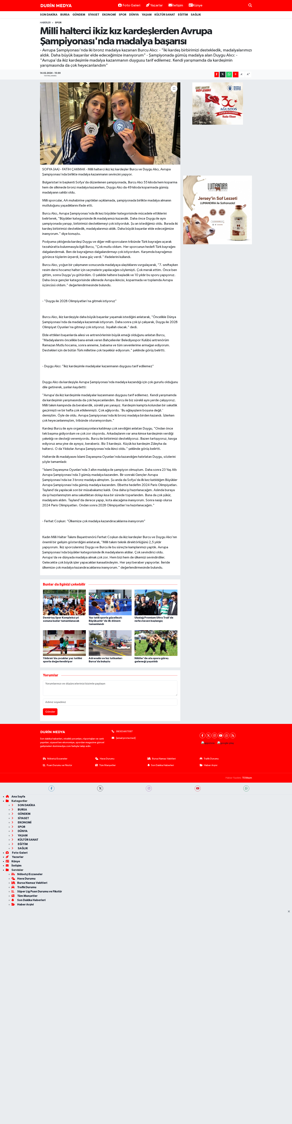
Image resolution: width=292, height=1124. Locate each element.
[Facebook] (202, 735)
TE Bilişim (247, 778)
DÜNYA (134, 14)
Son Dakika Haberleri (162, 765)
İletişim (177, 5)
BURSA (65, 14)
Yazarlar (156, 5)
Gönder (50, 711)
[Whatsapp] (226, 735)
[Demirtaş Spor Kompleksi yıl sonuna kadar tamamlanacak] (64, 602)
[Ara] (250, 5)
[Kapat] (290, 911)
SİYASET (93, 14)
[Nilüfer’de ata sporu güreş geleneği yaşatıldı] (156, 643)
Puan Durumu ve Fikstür (59, 765)
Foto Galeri (131, 5)
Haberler (45, 22)
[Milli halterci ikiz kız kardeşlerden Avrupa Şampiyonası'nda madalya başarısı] (110, 123)
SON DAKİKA (48, 14)
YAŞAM (147, 14)
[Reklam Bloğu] (217, 209)
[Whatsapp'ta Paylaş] (229, 74)
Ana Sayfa (18, 796)
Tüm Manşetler (107, 765)
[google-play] (226, 743)
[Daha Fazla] (235, 74)
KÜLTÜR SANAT (164, 14)
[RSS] (233, 735)
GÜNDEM (78, 14)
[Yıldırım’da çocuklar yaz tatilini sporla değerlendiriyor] (64, 643)
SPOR (122, 14)
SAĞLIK (196, 14)
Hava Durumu (107, 758)
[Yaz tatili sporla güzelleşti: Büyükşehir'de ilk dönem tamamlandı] (110, 602)
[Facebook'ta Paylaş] (216, 74)
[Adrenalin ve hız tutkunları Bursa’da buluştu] (110, 643)
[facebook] (51, 788)
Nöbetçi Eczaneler (57, 758)
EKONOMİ (109, 14)
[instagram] (149, 788)
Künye (197, 5)
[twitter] (100, 788)
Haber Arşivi (210, 765)
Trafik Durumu (211, 758)
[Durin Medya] (56, 5)
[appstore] (208, 743)
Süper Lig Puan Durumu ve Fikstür (39, 891)
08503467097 (124, 731)
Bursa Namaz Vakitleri (164, 758)
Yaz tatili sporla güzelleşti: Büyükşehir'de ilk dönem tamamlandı (105, 620)
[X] (208, 735)
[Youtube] (220, 735)
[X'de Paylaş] (222, 74)
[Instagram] (214, 735)
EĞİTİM (183, 14)
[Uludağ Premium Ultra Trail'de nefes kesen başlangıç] (156, 602)
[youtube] (198, 788)
